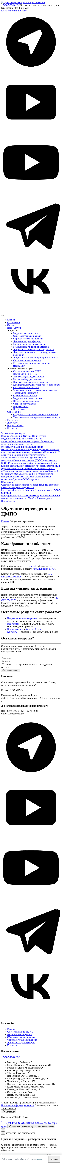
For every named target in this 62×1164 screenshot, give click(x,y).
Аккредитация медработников (28, 376)
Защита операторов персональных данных (35, 390)
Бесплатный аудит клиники (27, 379)
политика (39, 1159)
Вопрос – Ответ (15, 425)
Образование (14, 412)
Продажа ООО (20, 406)
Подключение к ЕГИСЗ (25, 374)
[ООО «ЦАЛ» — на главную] (23, 2)
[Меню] (2, 315)
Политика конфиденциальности (17, 1105)
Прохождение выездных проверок (30, 382)
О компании (13, 322)
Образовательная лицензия (27, 336)
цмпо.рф (32, 566)
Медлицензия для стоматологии (29, 344)
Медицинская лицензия (25, 333)
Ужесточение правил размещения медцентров (36, 417)
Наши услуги (14, 328)
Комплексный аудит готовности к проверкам (36, 384)
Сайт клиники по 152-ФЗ (26, 387)
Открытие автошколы (24, 403)
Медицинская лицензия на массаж (31, 346)
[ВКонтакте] (31, 312)
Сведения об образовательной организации (35, 414)
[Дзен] (31, 71)
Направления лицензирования (23, 618)
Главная (11, 319)
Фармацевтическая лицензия (28, 338)
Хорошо (54, 1159)
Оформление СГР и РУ (25, 395)
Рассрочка (12, 420)
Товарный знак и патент (25, 393)
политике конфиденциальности (27, 667)
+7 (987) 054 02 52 (10, 5)
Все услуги (19, 409)
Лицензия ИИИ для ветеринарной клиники (35, 357)
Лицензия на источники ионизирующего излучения (30, 450)
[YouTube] (31, 191)
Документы (13, 422)
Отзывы (11, 325)
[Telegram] (31, 251)
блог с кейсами (33, 629)
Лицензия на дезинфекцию (27, 341)
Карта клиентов (9, 10)
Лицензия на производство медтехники (33, 349)
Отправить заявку (10, 670)
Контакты (23, 10)
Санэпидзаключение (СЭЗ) (27, 371)
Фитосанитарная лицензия (27, 360)
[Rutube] (31, 131)
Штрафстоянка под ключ (26, 401)
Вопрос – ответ (15, 629)
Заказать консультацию (13, 433)
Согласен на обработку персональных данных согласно (26, 666)
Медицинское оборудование (27, 398)
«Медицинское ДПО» (44, 568)
